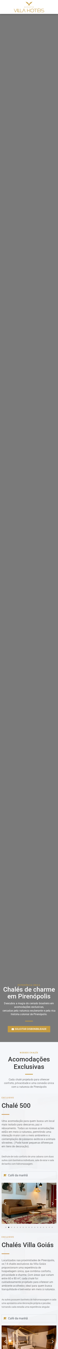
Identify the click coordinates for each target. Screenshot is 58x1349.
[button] (5, 1204)
